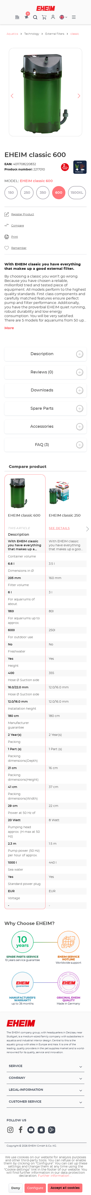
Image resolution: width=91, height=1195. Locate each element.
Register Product (22, 214)
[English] (63, 17)
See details (59, 528)
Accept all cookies (65, 1188)
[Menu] (74, 17)
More (9, 328)
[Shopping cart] (42, 17)
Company (17, 1078)
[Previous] (12, 92)
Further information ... (55, 1175)
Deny (15, 1188)
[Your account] (53, 17)
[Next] (79, 92)
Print (14, 237)
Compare (17, 225)
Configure (35, 1188)
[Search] (35, 17)
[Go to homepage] (45, 8)
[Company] (17, 17)
